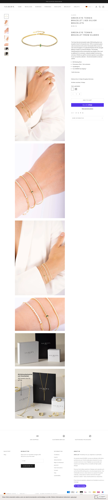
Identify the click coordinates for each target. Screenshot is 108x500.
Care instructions (58, 467)
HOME (20, 6)
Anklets (77, 6)
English (22, 493)
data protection (58, 460)
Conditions (56, 454)
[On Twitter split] (78, 113)
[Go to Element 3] (6, 31)
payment (56, 465)
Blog (5, 454)
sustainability (57, 475)
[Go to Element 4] (6, 38)
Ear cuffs (57, 6)
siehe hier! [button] (74, 497)
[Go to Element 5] (6, 44)
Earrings (38, 6)
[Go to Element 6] (6, 48)
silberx (73, 15)
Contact (56, 470)
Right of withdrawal (58, 462)
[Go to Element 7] (6, 54)
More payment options (87, 108)
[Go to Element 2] (6, 23)
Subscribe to (28, 466)
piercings (48, 6)
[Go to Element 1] (6, 16)
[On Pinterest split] (80, 113)
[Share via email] (82, 113)
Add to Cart (87, 100)
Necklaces (28, 6)
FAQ (55, 473)
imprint (56, 457)
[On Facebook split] (76, 113)
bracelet (67, 6)
